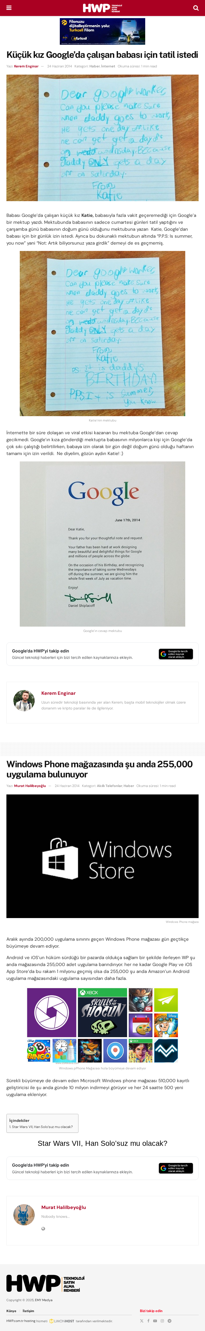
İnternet (108, 66)
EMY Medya (44, 1300)
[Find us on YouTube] (155, 1321)
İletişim (28, 1311)
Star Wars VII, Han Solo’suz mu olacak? (42, 1127)
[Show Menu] (8, 8)
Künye (11, 1311)
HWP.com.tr (14, 1321)
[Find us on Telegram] (169, 1321)
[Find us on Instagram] (162, 1321)
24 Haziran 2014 (59, 66)
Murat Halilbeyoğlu (30, 786)
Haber (94, 66)
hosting (30, 1321)
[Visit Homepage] (102, 8)
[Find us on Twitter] (142, 1321)
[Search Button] (196, 8)
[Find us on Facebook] (148, 1321)
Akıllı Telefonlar (109, 786)
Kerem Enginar (26, 66)
